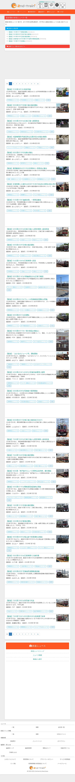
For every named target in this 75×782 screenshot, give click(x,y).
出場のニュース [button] (25, 116)
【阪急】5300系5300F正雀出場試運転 (19, 36)
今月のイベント (61, 734)
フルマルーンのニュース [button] (15, 497)
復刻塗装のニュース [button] (45, 497)
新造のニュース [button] (25, 532)
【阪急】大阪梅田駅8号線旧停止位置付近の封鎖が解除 (26, 137)
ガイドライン (61, 741)
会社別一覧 (61, 727)
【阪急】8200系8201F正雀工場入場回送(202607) (24, 420)
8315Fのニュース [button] (26, 163)
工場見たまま (13, 752)
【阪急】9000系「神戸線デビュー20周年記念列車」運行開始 (28, 471)
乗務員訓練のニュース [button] (30, 497)
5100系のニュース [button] (13, 100)
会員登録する (43, 2)
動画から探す (37, 659)
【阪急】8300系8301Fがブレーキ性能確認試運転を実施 (26, 299)
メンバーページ (37, 741)
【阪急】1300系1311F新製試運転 (18, 32)
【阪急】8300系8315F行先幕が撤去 (19, 152)
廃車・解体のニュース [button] (14, 179)
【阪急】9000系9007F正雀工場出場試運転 (22, 105)
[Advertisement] (37, 65)
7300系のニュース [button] (13, 627)
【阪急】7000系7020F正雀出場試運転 (20, 455)
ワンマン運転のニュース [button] (15, 287)
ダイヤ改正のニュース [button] (40, 341)
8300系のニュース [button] (13, 163)
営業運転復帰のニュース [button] (45, 383)
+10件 (51, 195)
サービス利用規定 (65, 759)
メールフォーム (62, 763)
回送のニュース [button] (37, 240)
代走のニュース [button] (12, 611)
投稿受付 (12, 741)
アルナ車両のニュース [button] (40, 195)
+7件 (46, 163)
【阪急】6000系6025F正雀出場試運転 (20, 245)
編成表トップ (10, 748)
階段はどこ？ (47, 748)
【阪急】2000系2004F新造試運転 (18, 521)
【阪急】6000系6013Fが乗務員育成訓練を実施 (23, 487)
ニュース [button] (11, 11)
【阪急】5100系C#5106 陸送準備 (18, 89)
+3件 (48, 100)
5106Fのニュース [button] (26, 210)
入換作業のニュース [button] (26, 566)
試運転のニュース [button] (43, 325)
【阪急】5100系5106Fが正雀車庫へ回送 (21, 261)
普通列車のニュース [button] (25, 611)
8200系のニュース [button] (13, 341)
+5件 (45, 240)
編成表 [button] (42, 11)
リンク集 (13, 763)
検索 (37, 727)
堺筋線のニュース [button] (40, 566)
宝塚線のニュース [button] (13, 131)
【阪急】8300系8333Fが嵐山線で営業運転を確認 (24, 537)
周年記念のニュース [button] (43, 481)
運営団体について (28, 759)
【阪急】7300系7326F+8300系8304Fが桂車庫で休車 (25, 616)
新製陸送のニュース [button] (26, 131)
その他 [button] (61, 11)
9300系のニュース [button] (13, 566)
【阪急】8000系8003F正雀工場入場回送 (20, 34)
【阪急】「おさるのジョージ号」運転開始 (22, 354)
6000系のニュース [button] (13, 240)
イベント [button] (21, 11)
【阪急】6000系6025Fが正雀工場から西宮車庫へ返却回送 (27, 229)
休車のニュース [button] (38, 163)
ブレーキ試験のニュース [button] (28, 310)
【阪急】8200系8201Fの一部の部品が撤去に (22, 331)
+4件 (50, 341)
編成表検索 (28, 748)
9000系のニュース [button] (13, 116)
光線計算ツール (65, 748)
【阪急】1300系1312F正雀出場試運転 (20, 505)
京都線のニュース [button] (29, 147)
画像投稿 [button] (32, 11)
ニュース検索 (37, 655)
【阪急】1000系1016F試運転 (16, 41)
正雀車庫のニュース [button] (29, 179)
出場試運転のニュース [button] (39, 116)
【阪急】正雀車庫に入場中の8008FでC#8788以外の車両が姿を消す (31, 184)
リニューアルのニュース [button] (15, 147)
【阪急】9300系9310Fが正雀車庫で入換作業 (22, 555)
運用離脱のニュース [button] (43, 179)
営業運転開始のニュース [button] (28, 401)
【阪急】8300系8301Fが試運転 (17, 315)
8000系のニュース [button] (13, 195)
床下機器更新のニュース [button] (28, 325)
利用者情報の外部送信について (37, 763)
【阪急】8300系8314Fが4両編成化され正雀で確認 (24, 276)
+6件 (51, 131)
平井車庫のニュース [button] (26, 100)
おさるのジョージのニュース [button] (42, 364)
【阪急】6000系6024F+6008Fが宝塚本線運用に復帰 (25, 372)
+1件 (52, 325)
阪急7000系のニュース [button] (40, 611)
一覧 (13, 727)
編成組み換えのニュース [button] (46, 287)
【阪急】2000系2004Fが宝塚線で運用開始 (22, 391)
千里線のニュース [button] (42, 147)
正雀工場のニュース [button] (40, 450)
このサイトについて (10, 759)
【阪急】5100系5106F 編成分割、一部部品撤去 (23, 200)
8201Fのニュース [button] (26, 341)
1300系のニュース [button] (26, 364)
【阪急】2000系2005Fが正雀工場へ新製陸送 (22, 121)
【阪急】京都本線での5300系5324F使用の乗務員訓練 (23, 39)
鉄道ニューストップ (37, 651)
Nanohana (45, 771)
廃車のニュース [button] (39, 100)
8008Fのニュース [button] (26, 195)
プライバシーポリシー (46, 759)
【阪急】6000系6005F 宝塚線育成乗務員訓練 (23, 571)
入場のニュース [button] (25, 271)
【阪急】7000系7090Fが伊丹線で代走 (20, 600)
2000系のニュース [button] (13, 401)
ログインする (51, 2)
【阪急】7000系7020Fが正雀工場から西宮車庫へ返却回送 (27, 439)
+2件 (52, 310)
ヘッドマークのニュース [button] (28, 481)
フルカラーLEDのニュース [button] (28, 547)
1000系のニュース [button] (13, 364)
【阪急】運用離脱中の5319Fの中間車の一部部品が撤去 (26, 168)
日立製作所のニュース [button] (41, 131)
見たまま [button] (51, 11)
